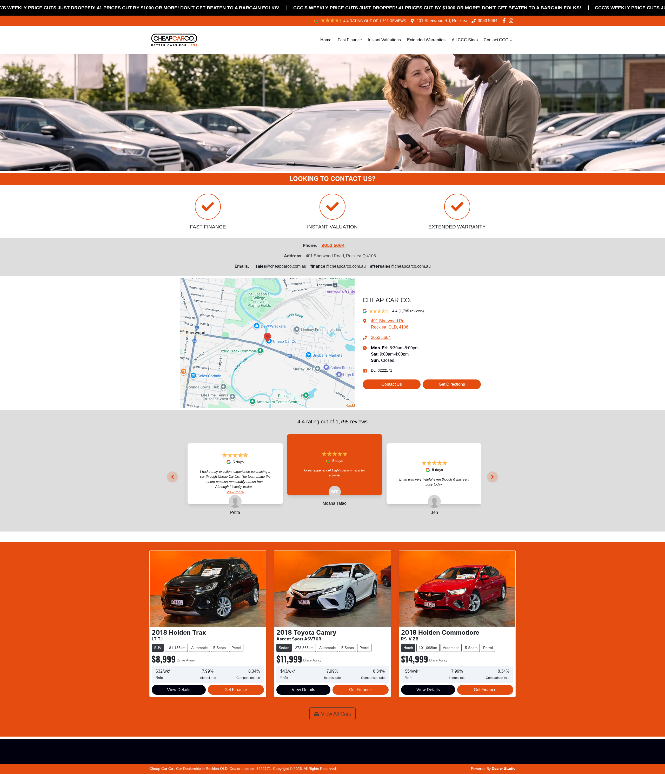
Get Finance (235, 689)
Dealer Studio (504, 769)
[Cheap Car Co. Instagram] (512, 20)
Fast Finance (350, 40)
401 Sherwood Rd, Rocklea (441, 20)
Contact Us (391, 384)
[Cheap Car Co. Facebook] (505, 20)
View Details (178, 689)
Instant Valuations (384, 40)
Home (325, 40)
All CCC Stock (465, 40)
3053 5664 (487, 20)
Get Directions (452, 384)
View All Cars (336, 714)
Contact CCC (496, 40)
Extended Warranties (426, 40)
